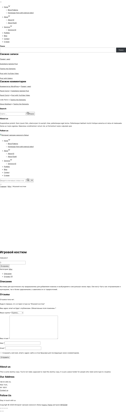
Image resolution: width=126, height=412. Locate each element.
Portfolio (7, 33)
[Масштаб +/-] (7, 408)
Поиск (2, 46)
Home (6, 7)
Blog (5, 36)
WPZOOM (63, 405)
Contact (6, 39)
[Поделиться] (3, 408)
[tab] (65, 273)
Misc (9, 186)
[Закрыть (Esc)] (1, 408)
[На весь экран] (5, 408)
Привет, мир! (5, 59)
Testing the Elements (8, 69)
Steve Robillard (5, 104)
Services (7, 27)
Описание (8, 274)
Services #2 (12, 30)
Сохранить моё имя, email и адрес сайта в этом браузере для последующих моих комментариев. (40, 353)
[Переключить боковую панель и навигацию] (1, 184)
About (6, 17)
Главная (3, 186)
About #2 (11, 20)
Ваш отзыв (5, 338)
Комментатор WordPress (9, 86)
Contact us (4, 390)
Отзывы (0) (8, 276)
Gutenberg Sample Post (9, 64)
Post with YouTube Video (9, 73)
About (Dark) (12, 23)
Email (2, 348)
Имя (2, 343)
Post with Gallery (6, 78)
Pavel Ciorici (4, 91)
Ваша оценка (5, 313)
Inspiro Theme (47, 405)
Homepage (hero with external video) (21, 13)
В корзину (5, 266)
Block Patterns (13, 10)
